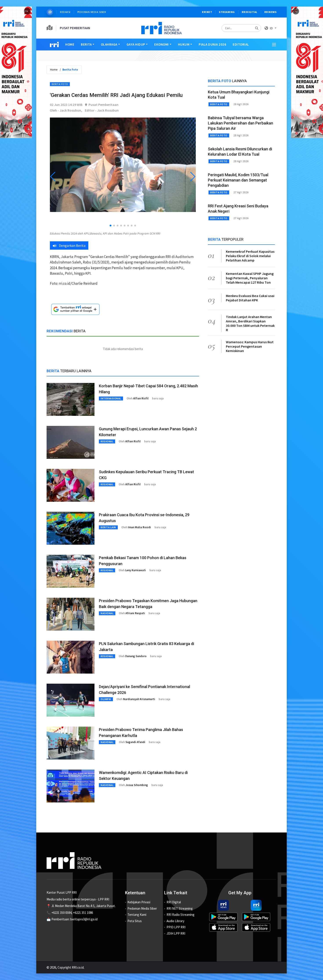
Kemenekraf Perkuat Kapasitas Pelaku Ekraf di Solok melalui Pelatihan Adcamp (250, 255)
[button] (110, 225)
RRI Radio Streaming (180, 914)
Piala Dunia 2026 (212, 44)
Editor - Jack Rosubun (102, 110)
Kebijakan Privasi (138, 902)
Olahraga (109, 44)
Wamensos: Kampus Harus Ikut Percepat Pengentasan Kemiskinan (250, 346)
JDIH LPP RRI (176, 933)
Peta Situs (134, 921)
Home (69, 44)
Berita (86, 44)
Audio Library (175, 921)
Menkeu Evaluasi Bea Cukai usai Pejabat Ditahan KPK (250, 297)
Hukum (184, 44)
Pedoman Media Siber (91, 12)
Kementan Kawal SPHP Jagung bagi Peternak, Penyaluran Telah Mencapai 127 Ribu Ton (250, 278)
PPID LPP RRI (176, 927)
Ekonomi (161, 44)
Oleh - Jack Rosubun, (66, 110)
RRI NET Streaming (180, 908)
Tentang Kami (136, 914)
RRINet (207, 12)
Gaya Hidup (136, 44)
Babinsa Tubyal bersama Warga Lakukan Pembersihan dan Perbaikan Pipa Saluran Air (240, 123)
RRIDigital (250, 12)
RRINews (270, 12)
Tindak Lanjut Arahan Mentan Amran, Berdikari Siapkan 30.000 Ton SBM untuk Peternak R (250, 323)
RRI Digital (174, 902)
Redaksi (65, 12)
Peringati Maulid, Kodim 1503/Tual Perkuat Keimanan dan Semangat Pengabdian (238, 180)
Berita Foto (60, 84)
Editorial (241, 44)
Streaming (227, 12)
